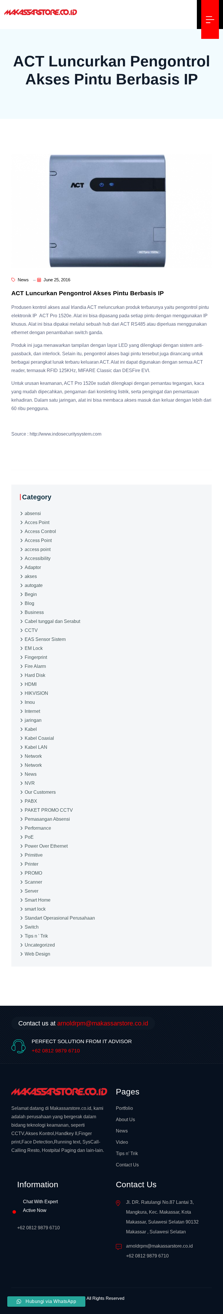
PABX (31, 801)
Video (122, 1142)
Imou (30, 702)
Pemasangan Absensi (47, 819)
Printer (31, 864)
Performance (38, 828)
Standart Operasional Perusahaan (60, 918)
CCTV (31, 630)
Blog (29, 603)
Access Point (38, 540)
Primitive (34, 855)
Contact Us (127, 1164)
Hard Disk (35, 675)
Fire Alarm (35, 666)
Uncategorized (40, 945)
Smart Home (38, 900)
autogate (34, 585)
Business (34, 612)
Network (33, 756)
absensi (33, 513)
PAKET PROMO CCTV (49, 810)
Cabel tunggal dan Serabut (52, 621)
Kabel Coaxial (39, 738)
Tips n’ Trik (127, 1153)
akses (31, 576)
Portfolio (124, 1108)
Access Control (40, 531)
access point (38, 549)
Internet (32, 711)
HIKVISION (36, 693)
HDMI (31, 684)
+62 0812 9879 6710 (56, 1051)
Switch (32, 927)
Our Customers (40, 792)
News (23, 279)
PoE (29, 837)
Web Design (37, 953)
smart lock (35, 909)
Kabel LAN (36, 747)
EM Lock (34, 648)
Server (31, 891)
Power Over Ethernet (46, 846)
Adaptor (33, 567)
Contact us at (83, 1023)
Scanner (33, 882)
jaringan (33, 720)
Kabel (31, 729)
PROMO (33, 873)
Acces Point (37, 522)
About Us (125, 1119)
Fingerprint (36, 657)
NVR (30, 783)
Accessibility (38, 558)
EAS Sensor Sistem (45, 639)
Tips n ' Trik (36, 936)
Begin (31, 594)
